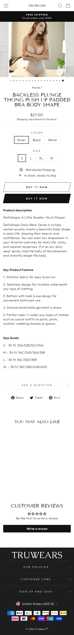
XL (41, 158)
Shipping (22, 119)
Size (37, 150)
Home (36, 87)
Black (37, 140)
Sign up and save (36, 591)
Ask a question (37, 385)
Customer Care (36, 579)
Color (37, 132)
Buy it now (37, 198)
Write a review (37, 529)
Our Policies (36, 566)
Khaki (21, 140)
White (52, 140)
